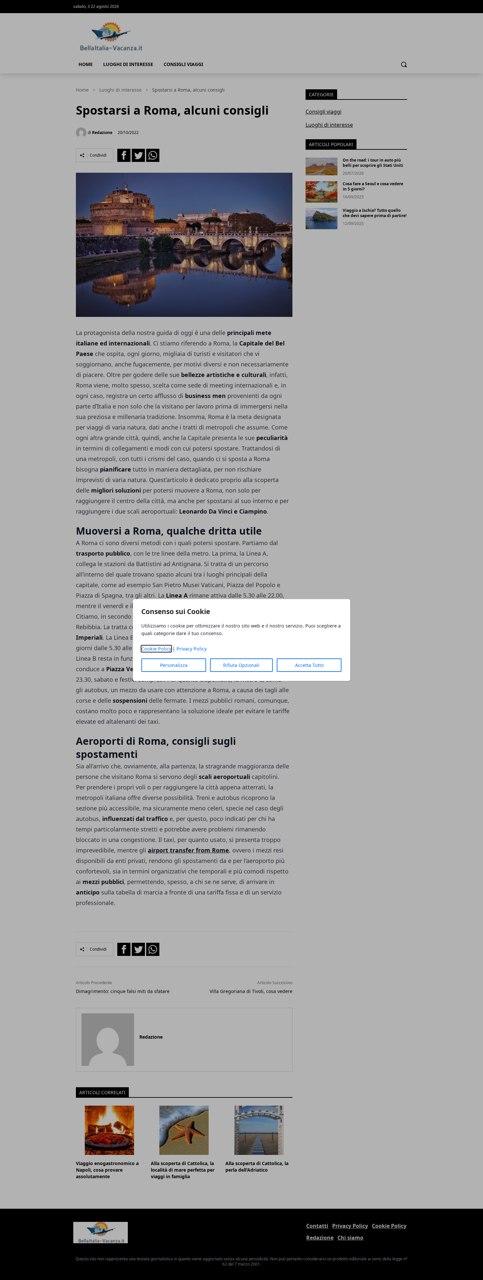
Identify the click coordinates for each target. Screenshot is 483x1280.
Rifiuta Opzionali (241, 665)
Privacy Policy (191, 649)
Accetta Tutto (309, 665)
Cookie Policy (156, 649)
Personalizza (174, 665)
